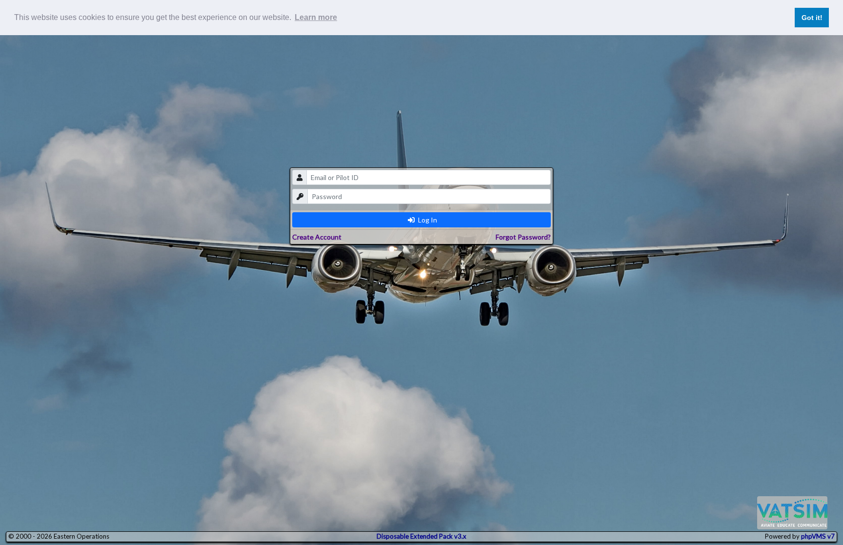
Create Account (316, 237)
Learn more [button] (316, 17)
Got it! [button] (812, 17)
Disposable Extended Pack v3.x (421, 536)
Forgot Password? (523, 237)
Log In (427, 220)
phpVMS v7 (818, 536)
